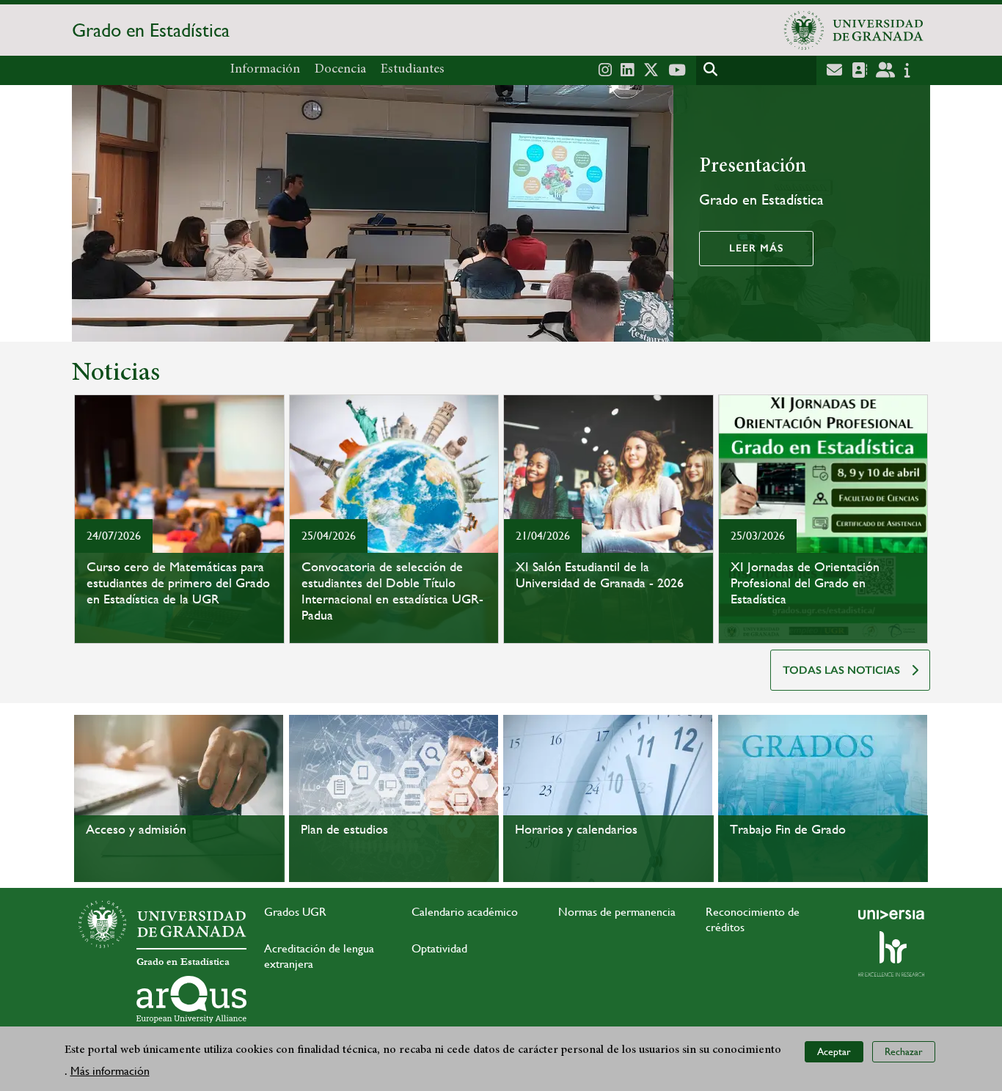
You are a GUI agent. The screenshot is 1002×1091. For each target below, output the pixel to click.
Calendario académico (465, 912)
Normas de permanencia (617, 912)
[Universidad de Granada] (853, 30)
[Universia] (891, 914)
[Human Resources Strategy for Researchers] (891, 954)
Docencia (340, 69)
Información (265, 69)
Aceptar (834, 1051)
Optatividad (439, 948)
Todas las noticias (841, 670)
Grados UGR (295, 912)
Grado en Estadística (151, 30)
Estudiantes (413, 69)
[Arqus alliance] (191, 999)
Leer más (756, 248)
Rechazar (904, 1051)
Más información (110, 1070)
